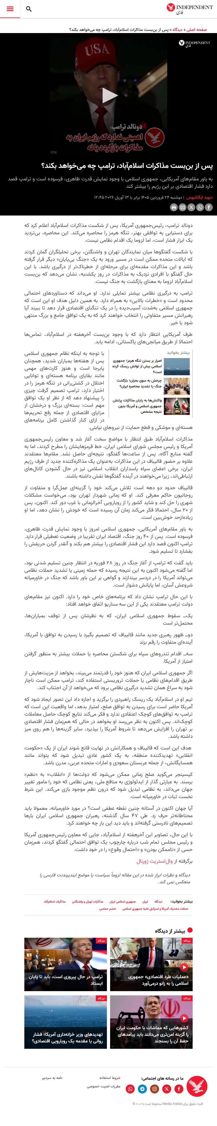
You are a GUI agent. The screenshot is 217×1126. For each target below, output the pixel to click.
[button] (108, 95)
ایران (145, 901)
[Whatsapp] (200, 207)
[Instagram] (154, 1088)
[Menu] (10, 9)
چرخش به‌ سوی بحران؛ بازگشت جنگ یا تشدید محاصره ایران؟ (139, 384)
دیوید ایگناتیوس (199, 197)
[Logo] (194, 44)
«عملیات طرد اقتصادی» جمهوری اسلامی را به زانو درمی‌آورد (158, 980)
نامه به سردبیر (52, 1078)
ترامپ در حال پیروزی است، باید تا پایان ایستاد (66, 980)
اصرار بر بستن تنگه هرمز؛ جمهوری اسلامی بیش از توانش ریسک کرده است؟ (137, 366)
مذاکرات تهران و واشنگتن (87, 901)
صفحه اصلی (197, 29)
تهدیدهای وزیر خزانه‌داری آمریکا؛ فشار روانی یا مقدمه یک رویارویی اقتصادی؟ (67, 1038)
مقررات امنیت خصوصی (103, 1086)
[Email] (183, 207)
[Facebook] (209, 207)
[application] (108, 95)
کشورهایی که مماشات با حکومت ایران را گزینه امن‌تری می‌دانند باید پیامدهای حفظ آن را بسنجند (152, 1035)
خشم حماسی (107, 908)
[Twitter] (191, 207)
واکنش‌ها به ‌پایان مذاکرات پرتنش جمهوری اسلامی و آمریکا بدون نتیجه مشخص (137, 406)
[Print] (174, 207)
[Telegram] (142, 1088)
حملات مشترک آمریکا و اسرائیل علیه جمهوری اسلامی (155, 908)
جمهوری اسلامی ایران (123, 901)
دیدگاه (178, 29)
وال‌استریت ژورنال (155, 861)
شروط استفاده (110, 1078)
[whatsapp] (130, 1088)
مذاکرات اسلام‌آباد (55, 901)
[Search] (28, 9)
